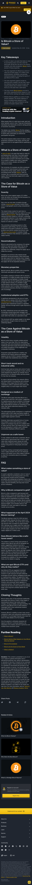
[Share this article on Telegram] (17, 702)
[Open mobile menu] (29, 3)
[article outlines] (29, 12)
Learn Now (27, 9)
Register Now (16, 795)
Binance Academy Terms (12, 877)
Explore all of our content (15, 811)
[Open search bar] (17, 3)
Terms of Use (25, 876)
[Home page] (10, 3)
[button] (29, 3)
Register (23, 3)
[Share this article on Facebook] (10, 702)
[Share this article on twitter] (2, 702)
